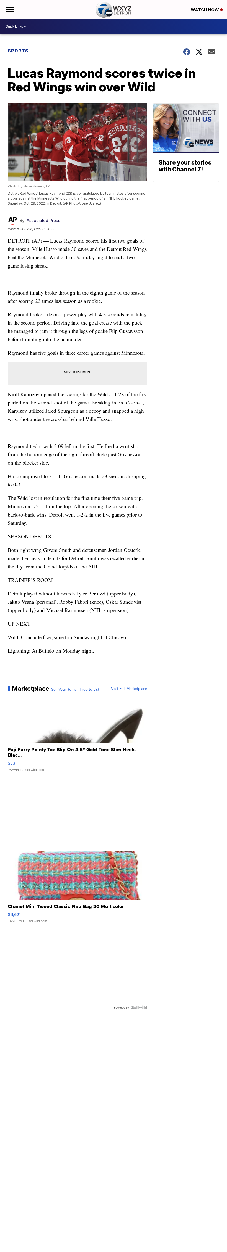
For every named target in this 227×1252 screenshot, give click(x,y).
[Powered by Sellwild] (139, 1007)
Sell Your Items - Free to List (75, 689)
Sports (18, 51)
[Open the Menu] (9, 9)
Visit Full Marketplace (129, 688)
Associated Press (43, 220)
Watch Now (205, 9)
